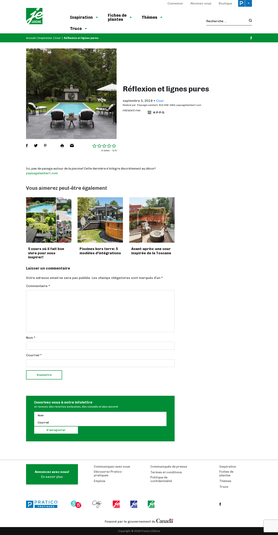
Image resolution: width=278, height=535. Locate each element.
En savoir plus (52, 474)
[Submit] (249, 21)
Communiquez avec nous (112, 466)
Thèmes (149, 17)
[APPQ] (156, 112)
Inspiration (81, 17)
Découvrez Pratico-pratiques (108, 473)
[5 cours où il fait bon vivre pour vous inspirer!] (48, 220)
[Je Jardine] (44, 16)
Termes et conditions (166, 472)
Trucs (76, 28)
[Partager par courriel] (72, 145)
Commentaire (38, 286)
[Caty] (97, 504)
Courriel (34, 355)
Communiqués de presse (168, 466)
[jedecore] (134, 504)
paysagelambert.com (42, 173)
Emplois (99, 481)
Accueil (31, 37)
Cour (58, 37)
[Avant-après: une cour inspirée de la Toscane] (152, 220)
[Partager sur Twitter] (36, 145)
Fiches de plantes (117, 17)
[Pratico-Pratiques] (43, 504)
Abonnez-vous (200, 3)
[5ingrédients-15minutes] (77, 504)
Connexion (175, 3)
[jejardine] (151, 504)
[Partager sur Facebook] (27, 145)
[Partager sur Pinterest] (45, 145)
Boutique (225, 3)
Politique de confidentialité (161, 479)
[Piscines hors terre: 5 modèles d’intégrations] (100, 220)
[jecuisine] (116, 504)
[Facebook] (251, 37)
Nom (30, 338)
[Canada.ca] (164, 520)
